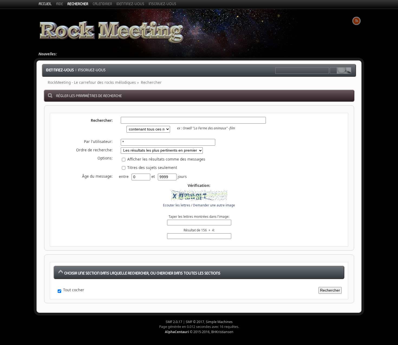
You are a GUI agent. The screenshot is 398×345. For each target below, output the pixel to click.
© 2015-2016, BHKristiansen (199, 332)
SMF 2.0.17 (174, 322)
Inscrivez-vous (92, 70)
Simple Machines (219, 322)
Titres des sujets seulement (151, 167)
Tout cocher (73, 289)
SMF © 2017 (195, 322)
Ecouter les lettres (176, 205)
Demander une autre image (214, 205)
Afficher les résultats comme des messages (165, 159)
